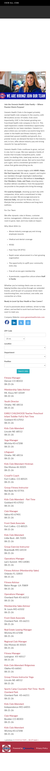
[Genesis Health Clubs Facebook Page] (7, 322)
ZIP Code (8, 331)
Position (7, 361)
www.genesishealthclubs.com (32, 317)
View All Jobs (11, 3)
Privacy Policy (42, 748)
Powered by (18, 748)
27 (32, 740)
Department (9, 352)
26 (29, 740)
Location (7, 344)
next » (36, 740)
